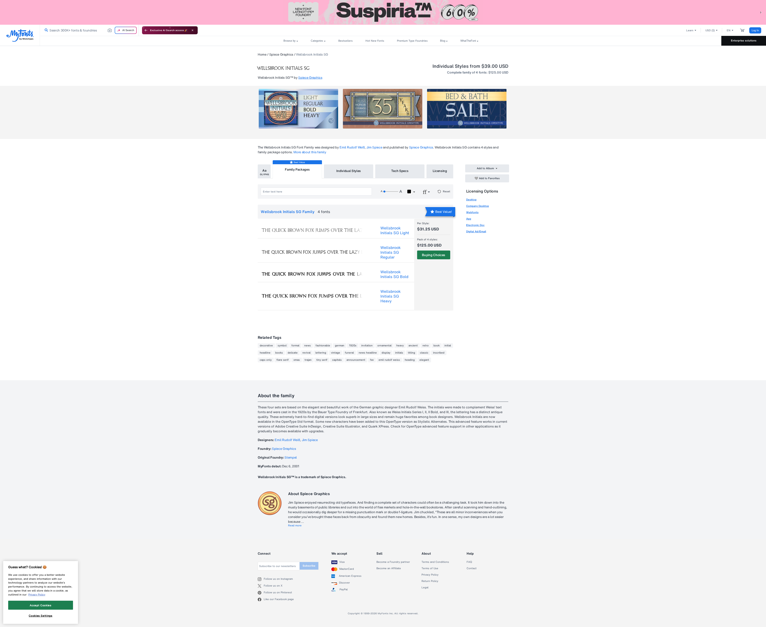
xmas (296, 360)
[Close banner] (192, 30)
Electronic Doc (475, 225)
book (436, 345)
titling (411, 352)
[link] (45, 30)
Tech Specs (400, 170)
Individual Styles (348, 170)
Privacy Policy (429, 574)
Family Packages (297, 169)
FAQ (469, 562)
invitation (367, 345)
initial (447, 345)
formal (295, 345)
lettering (320, 352)
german (339, 345)
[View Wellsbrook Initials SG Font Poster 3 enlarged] (466, 109)
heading (410, 360)
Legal (424, 587)
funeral (349, 352)
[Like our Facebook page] (261, 599)
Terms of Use (429, 568)
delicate (293, 352)
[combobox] (89, 30)
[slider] (390, 191)
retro (425, 345)
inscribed (438, 352)
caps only (266, 360)
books (279, 352)
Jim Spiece (374, 147)
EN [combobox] (728, 30)
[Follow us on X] (261, 586)
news (307, 345)
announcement (355, 360)
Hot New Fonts (374, 41)
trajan (308, 360)
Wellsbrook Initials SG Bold (394, 274)
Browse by (289, 40)
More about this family (309, 152)
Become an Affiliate (388, 568)
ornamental (384, 345)
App (468, 219)
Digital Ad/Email (476, 231)
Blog (442, 40)
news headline (368, 352)
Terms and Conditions (435, 562)
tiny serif (321, 360)
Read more (295, 525)
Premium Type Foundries (412, 41)
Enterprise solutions (743, 40)
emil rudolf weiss (389, 360)
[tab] (264, 171)
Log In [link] (755, 30)
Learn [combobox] (689, 30)
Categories (317, 40)
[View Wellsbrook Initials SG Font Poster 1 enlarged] (298, 109)
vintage (335, 352)
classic (424, 352)
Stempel (290, 457)
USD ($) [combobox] (710, 30)
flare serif (282, 360)
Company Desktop (477, 206)
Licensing (440, 170)
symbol (282, 345)
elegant (424, 360)
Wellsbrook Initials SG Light (394, 230)
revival (306, 352)
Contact (472, 568)
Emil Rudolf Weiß (352, 147)
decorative (266, 345)
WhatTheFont (468, 40)
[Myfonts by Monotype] (20, 35)
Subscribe (309, 566)
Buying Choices (433, 255)
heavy (400, 345)
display (386, 352)
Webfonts (472, 212)
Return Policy (429, 581)
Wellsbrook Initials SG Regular (390, 252)
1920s (352, 345)
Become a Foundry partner (393, 562)
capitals (337, 360)
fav (372, 360)
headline (265, 352)
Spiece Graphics (281, 54)
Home (262, 54)
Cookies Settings (40, 616)
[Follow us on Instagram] (261, 579)
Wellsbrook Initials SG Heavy (390, 296)
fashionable (323, 345)
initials (399, 352)
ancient (413, 345)
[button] (761, 12)
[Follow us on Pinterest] (261, 593)
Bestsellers (345, 41)
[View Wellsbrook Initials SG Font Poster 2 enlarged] (382, 109)
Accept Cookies (40, 605)
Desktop (471, 199)
